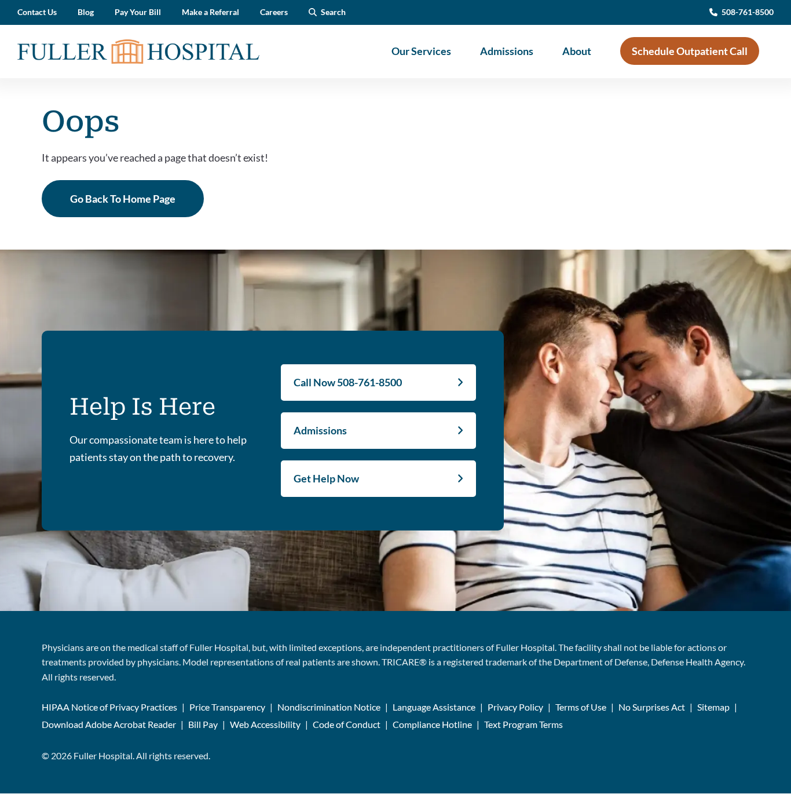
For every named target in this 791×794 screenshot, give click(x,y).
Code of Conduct (346, 724)
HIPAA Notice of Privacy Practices (109, 706)
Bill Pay (203, 724)
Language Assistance (434, 706)
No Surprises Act (651, 706)
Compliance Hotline (432, 724)
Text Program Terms (523, 724)
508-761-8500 (748, 12)
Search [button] (333, 12)
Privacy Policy (515, 706)
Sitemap (713, 706)
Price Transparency (227, 706)
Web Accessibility (265, 724)
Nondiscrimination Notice (328, 706)
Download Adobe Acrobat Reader (109, 724)
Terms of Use (580, 706)
